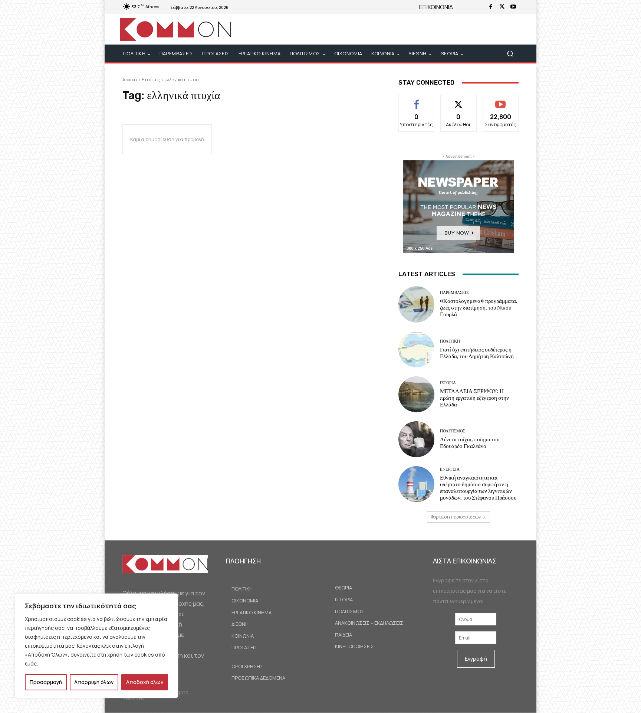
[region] (96, 645)
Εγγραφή (476, 659)
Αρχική (129, 79)
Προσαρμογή (46, 682)
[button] (510, 53)
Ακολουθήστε (458, 100)
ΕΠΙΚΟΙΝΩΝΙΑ (436, 7)
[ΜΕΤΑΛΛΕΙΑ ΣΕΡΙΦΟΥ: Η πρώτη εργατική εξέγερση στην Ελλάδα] (416, 394)
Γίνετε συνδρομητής (500, 103)
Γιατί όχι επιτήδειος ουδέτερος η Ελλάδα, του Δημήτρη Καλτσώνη (477, 353)
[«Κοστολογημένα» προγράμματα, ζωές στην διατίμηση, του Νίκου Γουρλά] (416, 304)
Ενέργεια (450, 469)
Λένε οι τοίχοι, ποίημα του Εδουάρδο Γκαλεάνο (469, 442)
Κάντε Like (416, 100)
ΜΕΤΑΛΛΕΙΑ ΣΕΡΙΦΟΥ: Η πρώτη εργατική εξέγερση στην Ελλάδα (474, 398)
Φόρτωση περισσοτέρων (456, 517)
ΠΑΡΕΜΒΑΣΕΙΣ (454, 293)
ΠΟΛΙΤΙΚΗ (450, 341)
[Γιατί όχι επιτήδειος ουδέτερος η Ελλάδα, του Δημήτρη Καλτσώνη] (416, 349)
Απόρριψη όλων (94, 682)
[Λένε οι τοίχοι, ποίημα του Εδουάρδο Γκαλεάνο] (416, 439)
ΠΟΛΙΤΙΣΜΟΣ (452, 431)
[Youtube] (513, 7)
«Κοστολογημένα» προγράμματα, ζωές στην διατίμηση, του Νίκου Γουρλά (478, 308)
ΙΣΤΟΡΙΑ (448, 383)
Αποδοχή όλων (144, 682)
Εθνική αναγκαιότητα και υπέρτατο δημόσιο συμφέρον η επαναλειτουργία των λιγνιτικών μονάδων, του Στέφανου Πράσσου (478, 487)
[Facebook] (490, 7)
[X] (501, 7)
